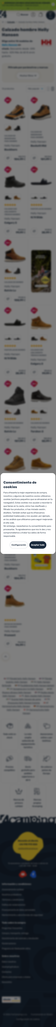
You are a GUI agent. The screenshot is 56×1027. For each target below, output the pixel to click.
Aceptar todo (37, 545)
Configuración (19, 545)
